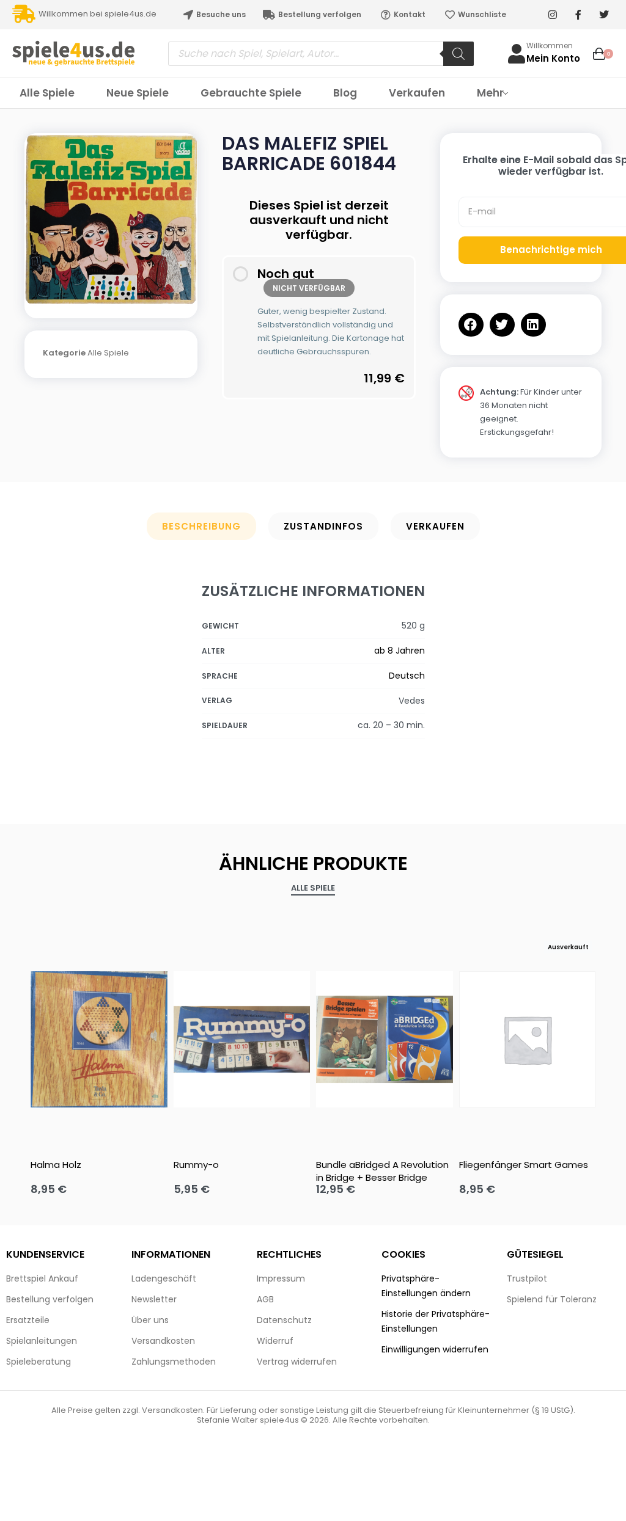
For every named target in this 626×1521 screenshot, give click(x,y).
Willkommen (549, 45)
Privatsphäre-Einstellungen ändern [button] (426, 1285)
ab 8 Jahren (399, 650)
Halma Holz (56, 1164)
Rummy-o (196, 1164)
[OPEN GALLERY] (110, 219)
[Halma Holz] (99, 1039)
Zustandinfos (323, 526)
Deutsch (407, 675)
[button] (471, 325)
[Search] (458, 54)
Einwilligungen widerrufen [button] (434, 1349)
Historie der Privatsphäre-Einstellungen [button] (435, 1321)
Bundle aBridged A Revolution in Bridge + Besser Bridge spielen (382, 1171)
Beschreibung (201, 526)
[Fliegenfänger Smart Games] (527, 1039)
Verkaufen (435, 526)
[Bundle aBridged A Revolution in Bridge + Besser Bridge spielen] (384, 1039)
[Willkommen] (516, 54)
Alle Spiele (108, 353)
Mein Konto (553, 58)
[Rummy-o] (242, 1039)
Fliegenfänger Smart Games (523, 1164)
